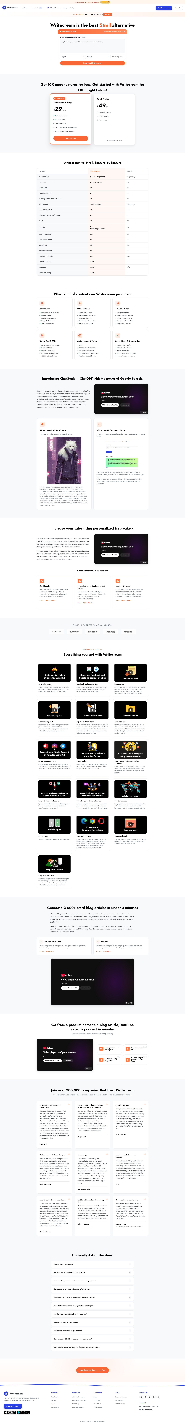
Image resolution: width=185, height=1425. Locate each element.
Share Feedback (147, 1409)
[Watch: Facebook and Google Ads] (93, 673)
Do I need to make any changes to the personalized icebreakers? (77, 1347)
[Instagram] (158, 1397)
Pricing (72, 8)
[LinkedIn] (154, 1397)
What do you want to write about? (73, 37)
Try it (41, 600)
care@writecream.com (150, 1406)
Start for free (71, 138)
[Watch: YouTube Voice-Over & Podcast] (93, 789)
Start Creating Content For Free (92, 1370)
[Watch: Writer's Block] (93, 750)
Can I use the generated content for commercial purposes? (75, 1281)
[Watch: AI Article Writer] (54, 673)
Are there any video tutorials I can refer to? (69, 1272)
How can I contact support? (64, 1264)
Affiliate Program (78, 1397)
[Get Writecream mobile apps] (54, 825)
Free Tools (37, 8)
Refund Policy (119, 1404)
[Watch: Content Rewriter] (130, 710)
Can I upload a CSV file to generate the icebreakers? (73, 1339)
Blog (65, 8)
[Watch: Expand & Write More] (93, 710)
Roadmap (75, 1404)
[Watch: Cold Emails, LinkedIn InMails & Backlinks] (130, 750)
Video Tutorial (50, 600)
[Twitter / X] (141, 1397)
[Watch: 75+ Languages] (130, 789)
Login (178, 8)
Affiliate (24, 8)
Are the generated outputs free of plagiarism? (70, 1314)
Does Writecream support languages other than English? (74, 1306)
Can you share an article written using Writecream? (72, 1289)
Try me (41, 951)
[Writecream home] (6, 1393)
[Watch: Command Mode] (130, 825)
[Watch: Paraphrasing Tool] (54, 710)
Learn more (50, 951)
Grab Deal (107, 14)
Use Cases (97, 1404)
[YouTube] (149, 1397)
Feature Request (78, 1407)
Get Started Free (164, 8)
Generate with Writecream (92, 63)
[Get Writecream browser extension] (93, 825)
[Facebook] (145, 1397)
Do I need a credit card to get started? (68, 1330)
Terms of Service (121, 1397)
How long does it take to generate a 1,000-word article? (74, 1297)
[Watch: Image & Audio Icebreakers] (54, 789)
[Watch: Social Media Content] (54, 750)
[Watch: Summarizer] (130, 673)
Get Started (55, 1407)
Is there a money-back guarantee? (66, 1322)
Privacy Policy (119, 1400)
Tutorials (97, 1400)
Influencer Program (79, 1400)
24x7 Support (98, 1407)
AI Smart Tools (54, 8)
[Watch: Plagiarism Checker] (54, 864)
